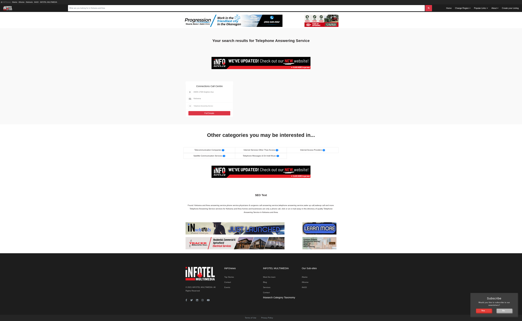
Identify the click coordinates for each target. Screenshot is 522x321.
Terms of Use (250, 318)
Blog (265, 282)
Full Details (209, 113)
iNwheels (29, 2)
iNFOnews (7, 2)
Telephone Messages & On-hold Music (259, 156)
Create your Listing (510, 8)
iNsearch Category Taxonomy (279, 297)
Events (227, 287)
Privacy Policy (267, 318)
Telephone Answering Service (203, 106)
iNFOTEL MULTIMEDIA (48, 2)
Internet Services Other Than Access (259, 150)
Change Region (462, 8)
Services (266, 287)
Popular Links (480, 8)
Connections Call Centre (209, 86)
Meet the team (269, 277)
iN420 (36, 2)
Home (449, 8)
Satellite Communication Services (207, 156)
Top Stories (229, 277)
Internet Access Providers (311, 150)
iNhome (21, 2)
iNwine (14, 2)
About (494, 8)
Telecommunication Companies (207, 150)
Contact (227, 282)
